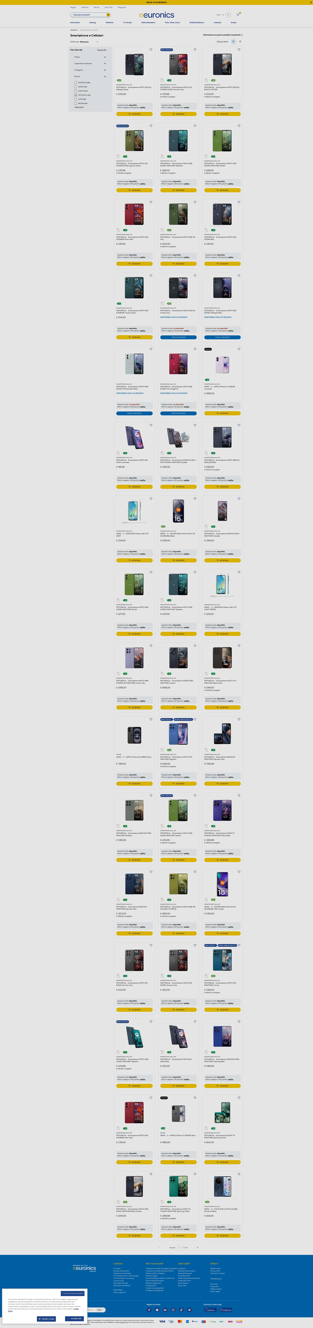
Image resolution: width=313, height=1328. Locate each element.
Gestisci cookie (48, 1319)
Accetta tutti (76, 1319)
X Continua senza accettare (72, 1293)
